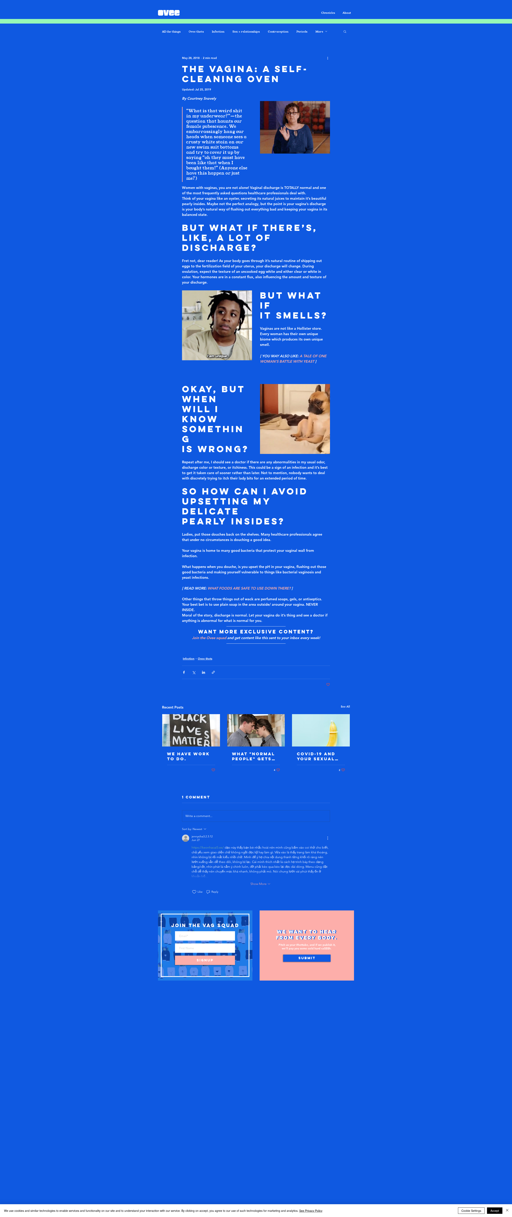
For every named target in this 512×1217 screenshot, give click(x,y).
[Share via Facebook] (184, 672)
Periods (301, 31)
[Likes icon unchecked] (194, 891)
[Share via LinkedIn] (203, 672)
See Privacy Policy (310, 1211)
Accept (494, 1211)
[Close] (507, 1210)
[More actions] (327, 58)
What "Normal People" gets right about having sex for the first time (255, 756)
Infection (218, 31)
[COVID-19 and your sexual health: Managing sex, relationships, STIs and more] (321, 730)
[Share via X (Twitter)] (194, 672)
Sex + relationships (246, 31)
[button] (345, 31)
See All (345, 706)
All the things (171, 31)
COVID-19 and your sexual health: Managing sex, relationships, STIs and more (319, 756)
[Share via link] (213, 672)
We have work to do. (188, 756)
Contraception (278, 31)
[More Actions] (327, 838)
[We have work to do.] (191, 730)
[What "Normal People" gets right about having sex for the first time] (256, 730)
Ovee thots (196, 31)
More (319, 31)
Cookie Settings (471, 1211)
